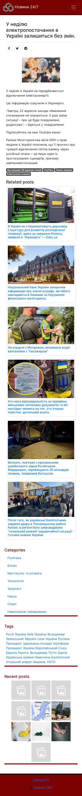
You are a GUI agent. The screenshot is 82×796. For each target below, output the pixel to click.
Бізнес (12, 565)
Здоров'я (14, 588)
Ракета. (23, 653)
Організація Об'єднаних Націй (24, 170)
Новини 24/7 (26, 7)
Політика (14, 558)
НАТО (51, 662)
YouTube (48, 170)
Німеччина (42, 657)
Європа (11, 653)
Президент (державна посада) (29, 643)
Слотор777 (41, 780)
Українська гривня (20, 657)
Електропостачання (18, 174)
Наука (12, 596)
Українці (40, 634)
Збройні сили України (41, 639)
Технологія (15, 581)
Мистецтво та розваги (24, 573)
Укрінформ (61, 643)
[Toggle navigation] (73, 7)
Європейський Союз (51, 648)
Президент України (20, 648)
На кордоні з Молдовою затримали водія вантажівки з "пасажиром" (39, 349)
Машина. (39, 662)
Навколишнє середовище (26, 611)
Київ (30, 634)
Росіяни (64, 639)
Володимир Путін (43, 653)
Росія (10, 634)
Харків (62, 653)
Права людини (64, 170)
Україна (20, 634)
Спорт (12, 604)
